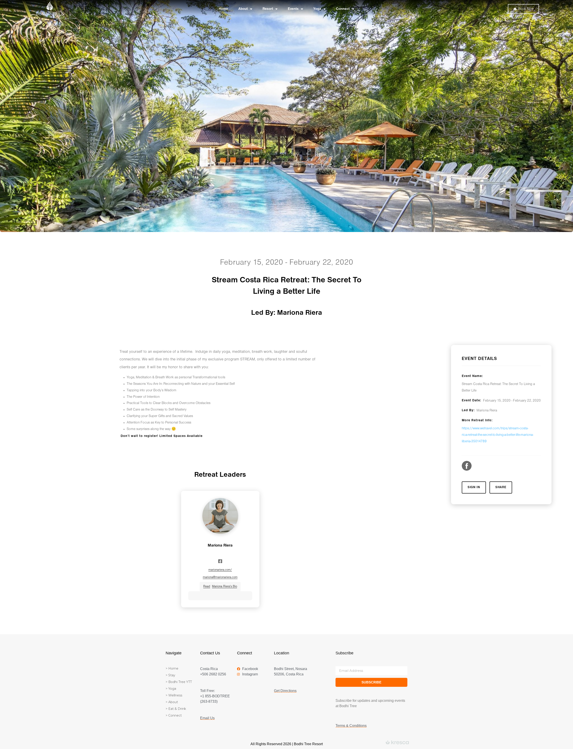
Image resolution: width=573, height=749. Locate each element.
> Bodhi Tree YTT (179, 682)
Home (223, 9)
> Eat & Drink (176, 709)
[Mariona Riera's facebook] (220, 561)
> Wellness (174, 695)
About (243, 9)
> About (172, 702)
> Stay (170, 675)
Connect (343, 9)
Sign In (474, 487)
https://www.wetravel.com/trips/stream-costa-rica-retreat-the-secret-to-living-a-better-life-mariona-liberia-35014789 (497, 435)
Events (293, 9)
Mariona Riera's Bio (220, 586)
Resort (268, 9)
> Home (172, 668)
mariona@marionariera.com (220, 577)
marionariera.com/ (220, 570)
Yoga (317, 9)
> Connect (174, 715)
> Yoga (171, 689)
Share (501, 487)
